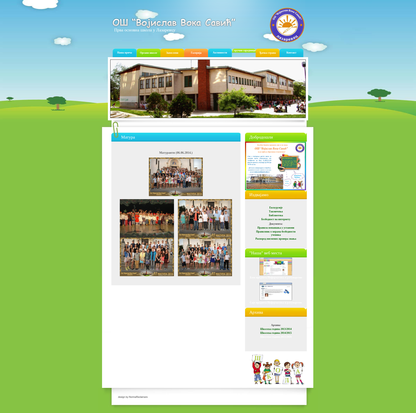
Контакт (291, 52)
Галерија (196, 52)
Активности (220, 52)
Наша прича (124, 52)
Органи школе (148, 52)
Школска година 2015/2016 (276, 336)
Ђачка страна (267, 52)
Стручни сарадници (244, 50)
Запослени (172, 52)
